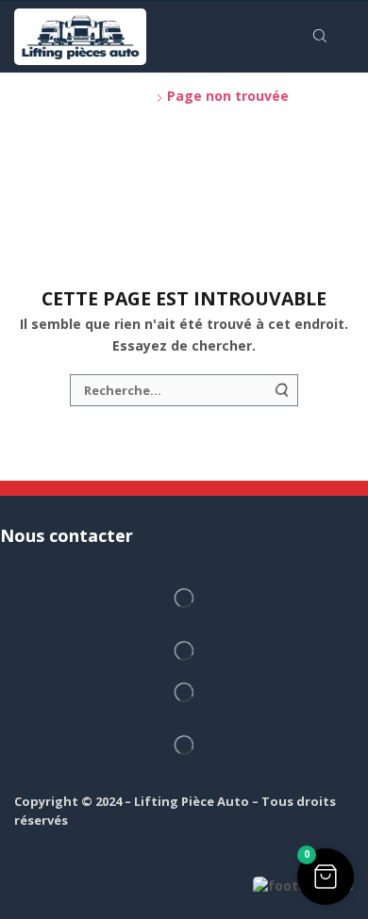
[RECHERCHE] (282, 390)
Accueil (39, 96)
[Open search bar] (322, 36)
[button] (325, 876)
